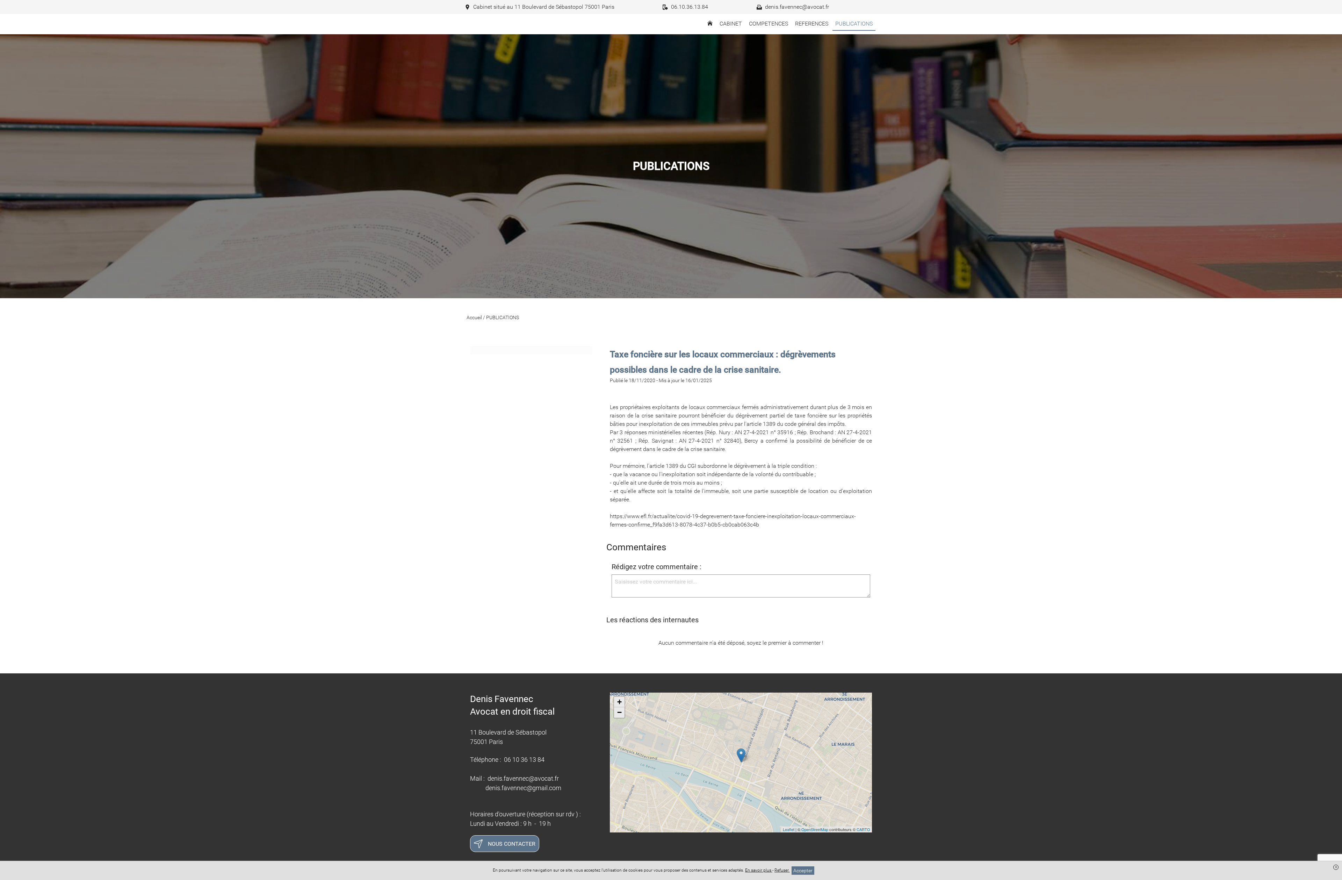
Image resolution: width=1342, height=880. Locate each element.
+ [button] (619, 701)
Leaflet (788, 829)
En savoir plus (758, 870)
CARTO (863, 829)
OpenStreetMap (814, 829)
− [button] (619, 712)
